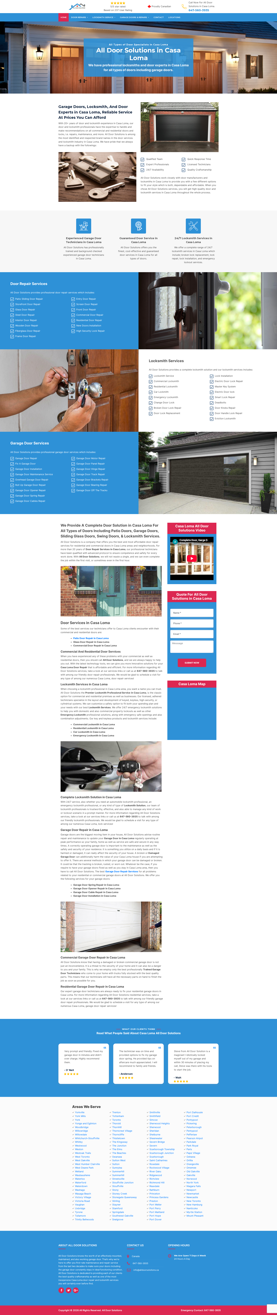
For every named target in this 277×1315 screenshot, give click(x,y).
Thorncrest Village (122, 1130)
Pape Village (193, 1153)
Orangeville (193, 1164)
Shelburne (154, 1134)
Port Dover (155, 1219)
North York (193, 1182)
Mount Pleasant (195, 1215)
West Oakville (82, 1160)
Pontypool (192, 1119)
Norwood (192, 1178)
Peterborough (194, 1127)
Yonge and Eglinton (85, 1123)
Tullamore (80, 1215)
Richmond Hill (156, 1182)
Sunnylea (117, 1167)
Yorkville (79, 1112)
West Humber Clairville (87, 1164)
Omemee (191, 1167)
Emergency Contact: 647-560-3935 (201, 1310)
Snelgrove (117, 1219)
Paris (189, 1149)
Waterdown (81, 1186)
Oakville (191, 1175)
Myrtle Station (194, 1212)
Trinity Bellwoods (84, 1219)
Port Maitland (156, 1212)
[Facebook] (61, 1290)
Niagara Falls (194, 1186)
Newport (191, 1189)
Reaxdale (154, 1186)
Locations (174, 17)
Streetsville (118, 1178)
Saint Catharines (158, 1160)
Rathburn (154, 1189)
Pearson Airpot (195, 1138)
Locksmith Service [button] (103, 17)
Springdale (118, 1212)
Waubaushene (82, 1175)
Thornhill (117, 1127)
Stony (115, 1189)
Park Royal (192, 1145)
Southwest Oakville (122, 1215)
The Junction (119, 1145)
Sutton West (119, 1160)
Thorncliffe (118, 1134)
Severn (153, 1145)
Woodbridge (81, 1127)
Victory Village (83, 1197)
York (77, 1119)
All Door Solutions (112, 1310)
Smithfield (154, 1116)
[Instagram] (76, 1290)
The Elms (117, 1149)
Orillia (190, 1160)
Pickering (192, 1123)
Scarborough (156, 1156)
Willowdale (81, 1134)
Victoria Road (82, 1201)
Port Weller (155, 1204)
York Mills (80, 1116)
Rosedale (154, 1164)
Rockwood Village (159, 1167)
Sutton (115, 1164)
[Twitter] (68, 1290)
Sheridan (154, 1130)
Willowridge (81, 1130)
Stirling (116, 1201)
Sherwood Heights (159, 1123)
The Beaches (119, 1153)
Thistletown (118, 1138)
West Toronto (82, 1156)
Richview (154, 1178)
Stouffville (117, 1186)
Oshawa (191, 1156)
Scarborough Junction (161, 1153)
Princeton (154, 1193)
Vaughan (79, 1204)
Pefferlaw (192, 1134)
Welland (79, 1171)
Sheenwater (155, 1138)
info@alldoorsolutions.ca (146, 1270)
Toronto (116, 1119)
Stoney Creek (119, 1193)
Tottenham (118, 1116)
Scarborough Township (162, 1149)
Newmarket (193, 1193)
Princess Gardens (158, 1197)
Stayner (116, 1204)
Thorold (116, 1123)
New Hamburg (194, 1204)
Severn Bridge (157, 1141)
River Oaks (155, 1171)
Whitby (79, 1141)
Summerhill (118, 1171)
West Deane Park (84, 1167)
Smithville (154, 1112)
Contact (159, 17)
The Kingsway (120, 1141)
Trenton (116, 1112)
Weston (79, 1149)
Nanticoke (192, 1208)
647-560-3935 (199, 10)
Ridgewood (155, 1175)
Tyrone (79, 1212)
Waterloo (80, 1178)
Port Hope (155, 1215)
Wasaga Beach (83, 1193)
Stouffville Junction (122, 1182)
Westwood (81, 1145)
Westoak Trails (83, 1153)
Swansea (117, 1156)
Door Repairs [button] (79, 17)
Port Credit (193, 1116)
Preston (153, 1201)
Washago (80, 1189)
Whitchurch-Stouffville (87, 1138)
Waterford (80, 1182)
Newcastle (192, 1197)
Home (64, 17)
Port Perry (155, 1208)
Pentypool (192, 1130)
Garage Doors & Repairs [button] (134, 17)
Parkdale (191, 1141)
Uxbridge (80, 1208)
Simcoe (153, 1119)
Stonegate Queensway (124, 1197)
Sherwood (155, 1127)
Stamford (117, 1208)
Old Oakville (193, 1171)
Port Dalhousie (195, 1112)
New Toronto (194, 1201)
